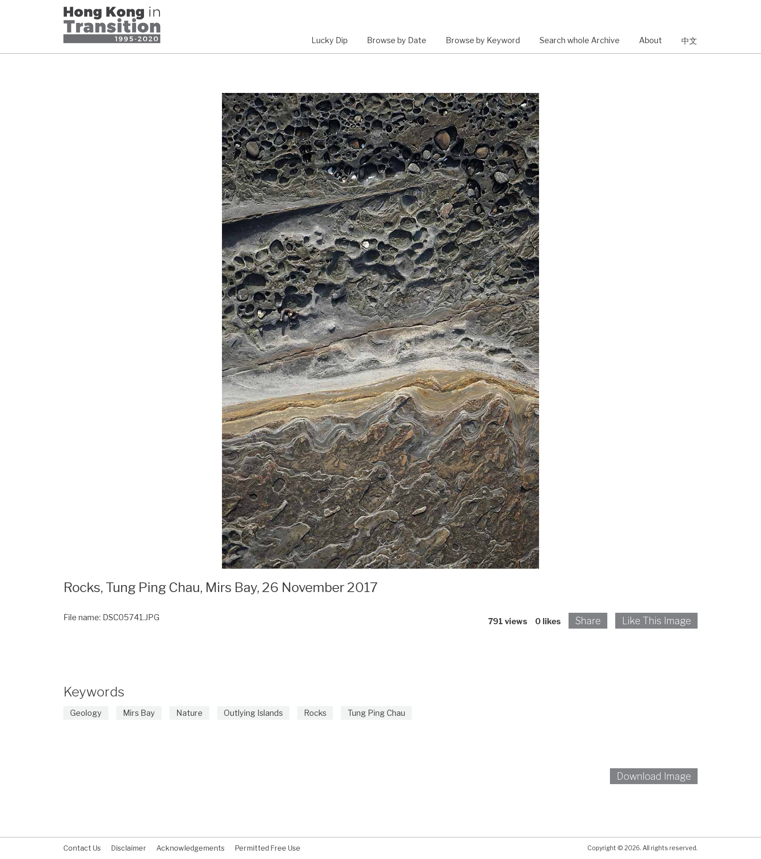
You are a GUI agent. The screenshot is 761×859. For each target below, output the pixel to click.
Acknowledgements (190, 848)
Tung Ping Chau (376, 713)
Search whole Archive (579, 40)
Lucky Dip (329, 40)
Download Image (654, 776)
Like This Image (656, 620)
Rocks (315, 713)
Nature (189, 713)
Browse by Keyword (483, 40)
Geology (86, 713)
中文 (689, 40)
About (650, 40)
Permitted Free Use (267, 848)
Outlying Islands (253, 713)
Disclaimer (128, 848)
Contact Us (82, 848)
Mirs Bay (139, 713)
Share (588, 620)
